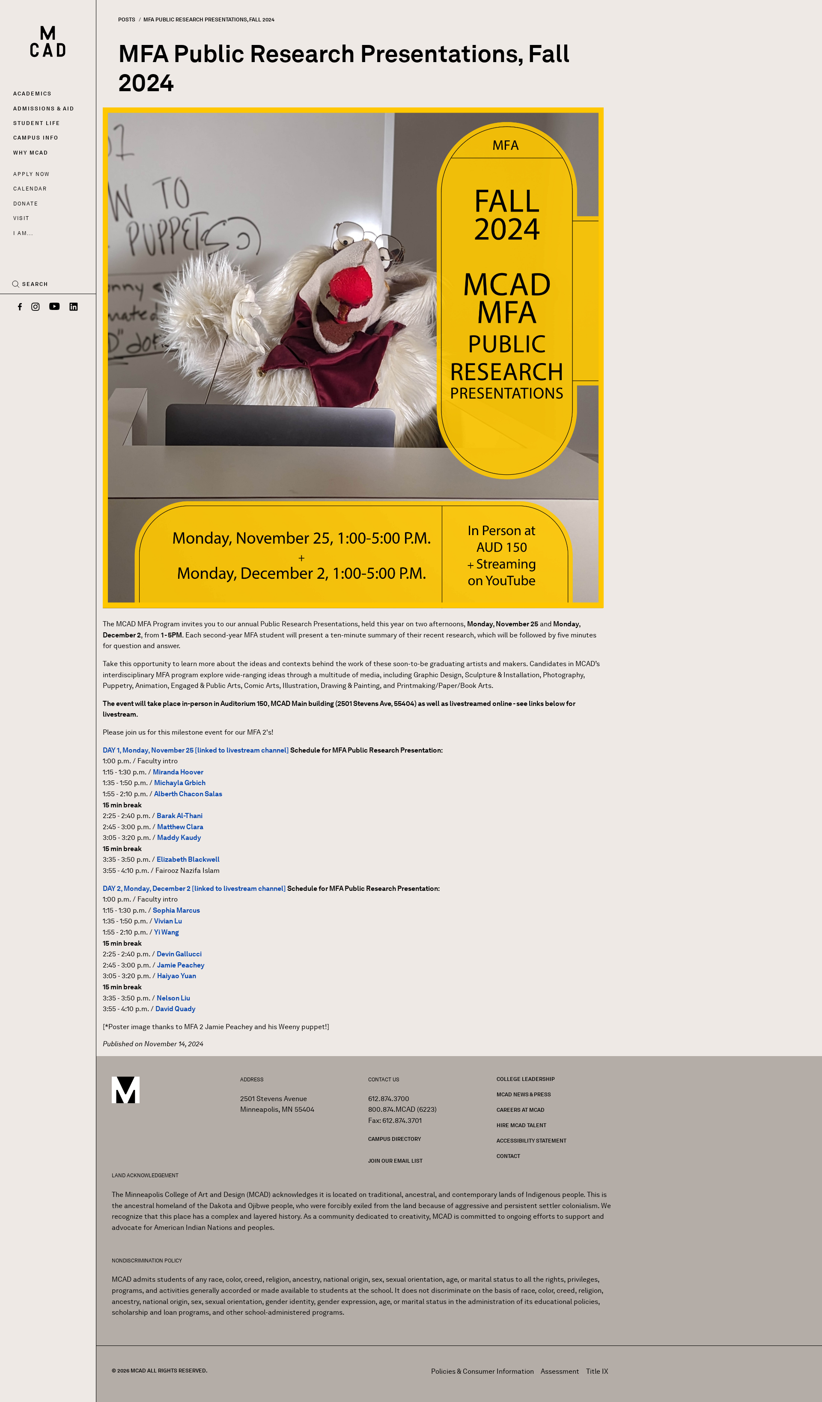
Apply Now (31, 174)
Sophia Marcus (176, 910)
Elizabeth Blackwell (188, 859)
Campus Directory (394, 1139)
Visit (21, 218)
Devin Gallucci (179, 954)
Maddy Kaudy (179, 837)
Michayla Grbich (180, 783)
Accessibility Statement (531, 1140)
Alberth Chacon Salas (188, 794)
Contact (508, 1156)
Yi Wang (166, 932)
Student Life (36, 123)
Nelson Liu (173, 998)
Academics (32, 93)
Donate (25, 203)
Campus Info (36, 137)
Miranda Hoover (178, 772)
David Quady (175, 1009)
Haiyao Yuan (176, 976)
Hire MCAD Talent (521, 1125)
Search (35, 284)
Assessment (560, 1371)
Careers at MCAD (521, 1110)
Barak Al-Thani (180, 816)
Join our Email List (395, 1161)
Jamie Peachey (181, 965)
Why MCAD (30, 152)
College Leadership (526, 1079)
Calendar (30, 188)
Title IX (597, 1371)
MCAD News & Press (524, 1094)
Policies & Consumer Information (482, 1371)
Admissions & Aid (43, 108)
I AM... (23, 233)
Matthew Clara (180, 827)
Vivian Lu (168, 921)
